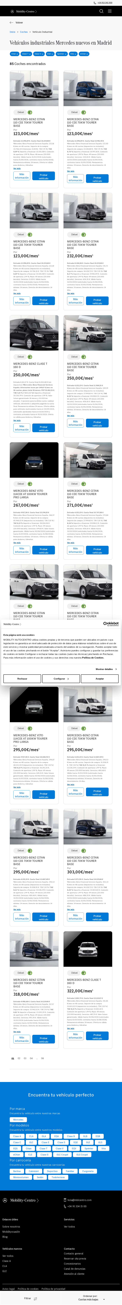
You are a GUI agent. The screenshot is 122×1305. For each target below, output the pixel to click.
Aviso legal (8, 1289)
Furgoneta (87, 1171)
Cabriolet (34, 1171)
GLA (44, 1136)
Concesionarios (72, 1263)
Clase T (43, 1148)
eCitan (16, 1154)
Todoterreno (58, 1177)
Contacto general (73, 1253)
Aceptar (100, 678)
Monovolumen (21, 1177)
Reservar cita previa (75, 1258)
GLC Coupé (62, 1154)
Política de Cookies (93, 657)
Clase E (45, 1142)
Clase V (60, 1148)
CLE (30, 1154)
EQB (98, 1136)
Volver (19, 22)
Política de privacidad (53, 1289)
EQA (56, 1136)
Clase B (71, 1136)
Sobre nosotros (11, 1226)
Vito (103, 1148)
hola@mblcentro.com (80, 1200)
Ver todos (69, 1226)
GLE (88, 1142)
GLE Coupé (82, 1154)
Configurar (59, 678)
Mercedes (18, 1119)
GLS (100, 1142)
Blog (5, 1236)
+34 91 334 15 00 (77, 1206)
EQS (15, 1148)
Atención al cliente (74, 1273)
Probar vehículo (43, 176)
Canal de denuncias (74, 1268)
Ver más (17, 168)
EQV (74, 1148)
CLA (31, 1136)
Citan (28, 1148)
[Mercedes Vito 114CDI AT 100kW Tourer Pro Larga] (34, 461)
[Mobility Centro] (23, 11)
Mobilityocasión (11, 1231)
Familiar (70, 1171)
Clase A (17, 1136)
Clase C (17, 1142)
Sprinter (89, 1148)
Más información (22, 175)
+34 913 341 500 (105, 2)
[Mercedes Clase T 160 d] (34, 334)
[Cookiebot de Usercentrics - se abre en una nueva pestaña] (106, 624)
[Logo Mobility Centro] (21, 1199)
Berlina (17, 1171)
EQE (75, 1142)
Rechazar (22, 678)
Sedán (40, 1177)
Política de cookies (28, 1289)
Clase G (44, 1154)
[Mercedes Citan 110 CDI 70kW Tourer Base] (34, 90)
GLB (85, 1136)
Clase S (61, 1142)
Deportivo (52, 1171)
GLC (31, 1142)
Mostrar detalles (104, 669)
